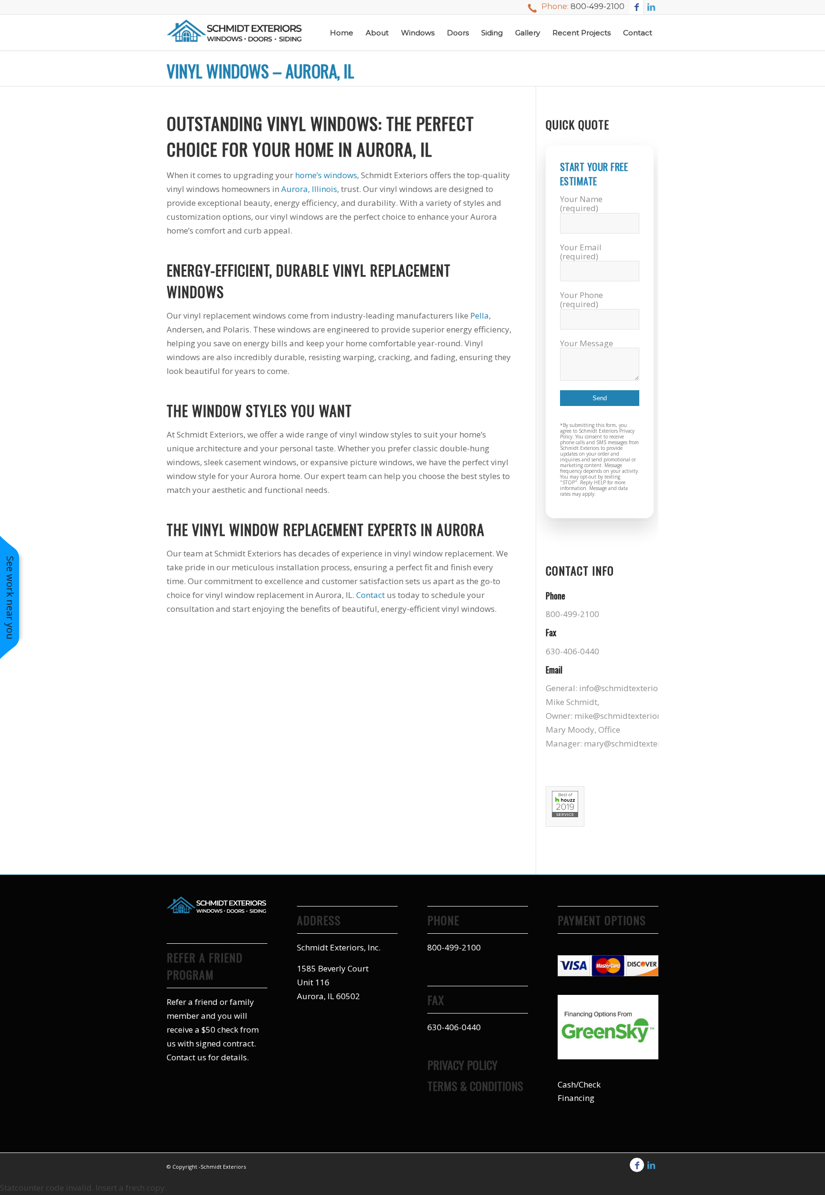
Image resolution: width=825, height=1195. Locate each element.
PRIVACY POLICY (462, 1064)
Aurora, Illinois (309, 188)
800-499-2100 (597, 6)
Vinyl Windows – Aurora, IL (260, 70)
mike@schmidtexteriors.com (628, 715)
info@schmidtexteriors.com (631, 688)
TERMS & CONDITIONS (475, 1085)
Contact (370, 594)
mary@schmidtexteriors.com (638, 743)
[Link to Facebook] (637, 7)
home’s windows (326, 175)
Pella (479, 315)
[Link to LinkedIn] (651, 7)
